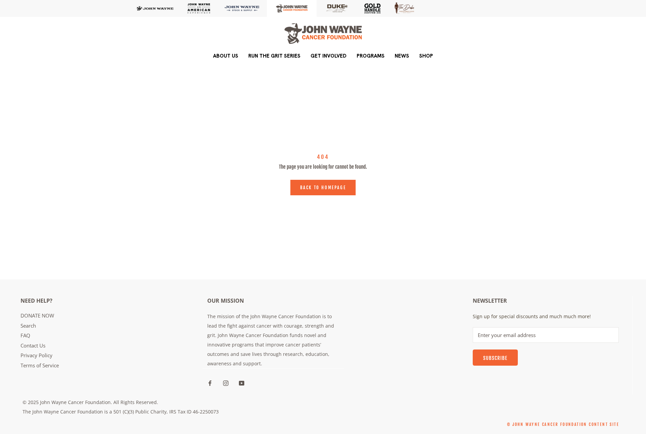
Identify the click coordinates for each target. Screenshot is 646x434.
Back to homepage (323, 187)
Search (28, 325)
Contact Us (33, 345)
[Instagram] (225, 382)
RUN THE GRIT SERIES (274, 56)
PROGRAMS (371, 56)
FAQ (25, 335)
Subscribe (495, 358)
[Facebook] (210, 382)
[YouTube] (241, 382)
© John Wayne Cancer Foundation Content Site (563, 424)
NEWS (402, 56)
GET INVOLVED (329, 56)
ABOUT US (225, 56)
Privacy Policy (36, 355)
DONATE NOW (37, 315)
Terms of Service (40, 365)
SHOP (426, 56)
